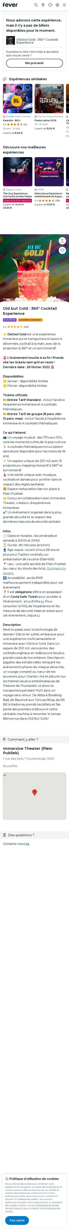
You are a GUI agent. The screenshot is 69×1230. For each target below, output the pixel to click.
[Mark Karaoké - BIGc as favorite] (27, 87)
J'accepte (17, 1220)
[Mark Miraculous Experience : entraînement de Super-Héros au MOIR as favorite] (59, 161)
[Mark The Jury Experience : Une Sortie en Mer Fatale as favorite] (27, 161)
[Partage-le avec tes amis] (62, 240)
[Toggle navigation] (64, 5)
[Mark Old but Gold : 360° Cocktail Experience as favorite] (62, 250)
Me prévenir (34, 63)
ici (42, 601)
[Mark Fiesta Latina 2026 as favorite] (59, 87)
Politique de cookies (27, 1199)
